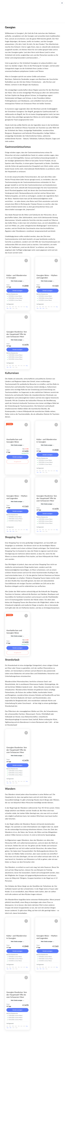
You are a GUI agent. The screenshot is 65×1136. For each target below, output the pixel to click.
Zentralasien (38, 1077)
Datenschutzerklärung (44, 1133)
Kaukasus (37, 1067)
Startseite (6, 1051)
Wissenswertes (8, 1098)
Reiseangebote (8, 1056)
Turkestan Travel (30, 1133)
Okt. (11, 308)
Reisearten (6, 1067)
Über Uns (6, 1088)
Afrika (36, 1051)
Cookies (6, 1108)
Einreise (6, 1093)
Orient (36, 1072)
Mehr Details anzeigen (16, 281)
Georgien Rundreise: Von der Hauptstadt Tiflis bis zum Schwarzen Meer (16, 334)
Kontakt (5, 1072)
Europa (36, 1061)
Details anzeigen (17, 290)
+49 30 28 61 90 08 (44, 1088)
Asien (35, 1056)
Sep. (8, 308)
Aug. (27, 306)
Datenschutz (7, 1113)
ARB (4, 1103)
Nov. (43, 308)
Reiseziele (6, 1061)
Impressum (7, 1118)
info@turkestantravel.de (46, 1092)
